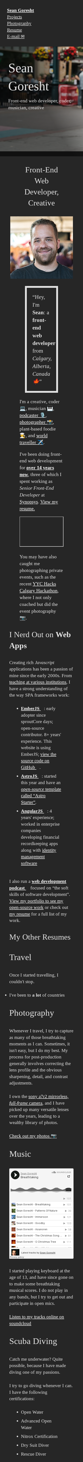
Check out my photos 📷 (33, 1135)
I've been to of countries (37, 995)
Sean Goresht (20, 10)
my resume (19, 914)
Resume (14, 29)
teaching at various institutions (37, 682)
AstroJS (29, 776)
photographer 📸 (36, 422)
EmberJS (31, 708)
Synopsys (29, 501)
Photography (19, 23)
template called (41, 795)
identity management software (38, 856)
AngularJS (32, 811)
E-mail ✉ (16, 36)
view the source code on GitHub (38, 761)
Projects (14, 16)
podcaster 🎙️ (33, 415)
